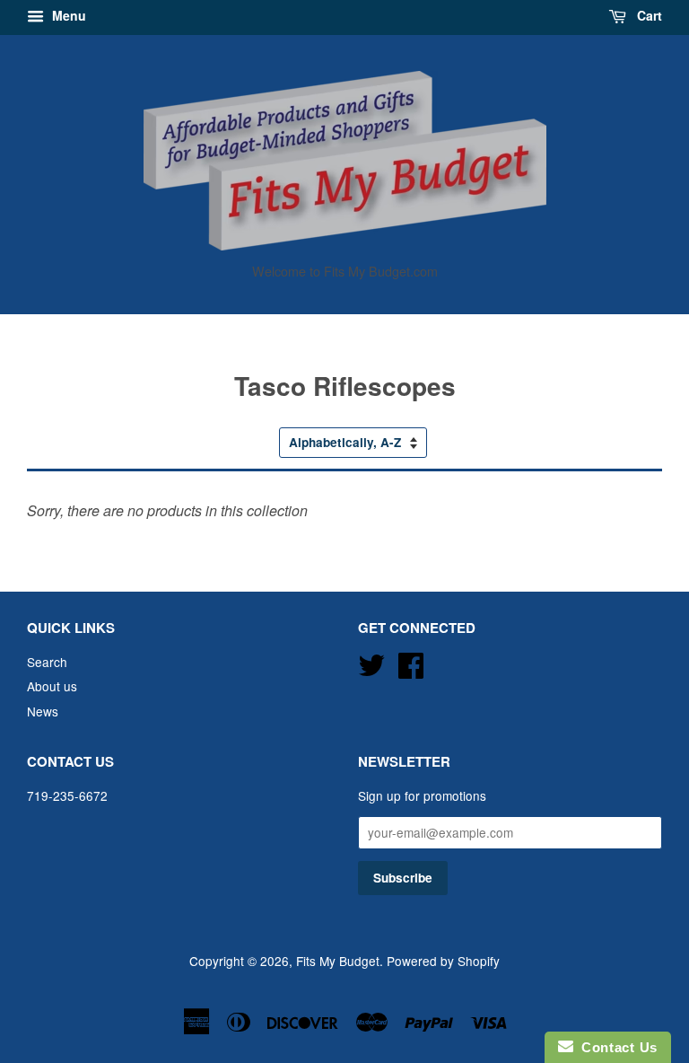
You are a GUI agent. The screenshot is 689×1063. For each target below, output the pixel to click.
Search (47, 662)
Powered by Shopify (443, 961)
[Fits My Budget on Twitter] (371, 662)
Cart (647, 15)
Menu (67, 15)
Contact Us (615, 1047)
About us (52, 686)
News (42, 711)
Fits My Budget (337, 961)
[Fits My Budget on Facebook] (410, 662)
